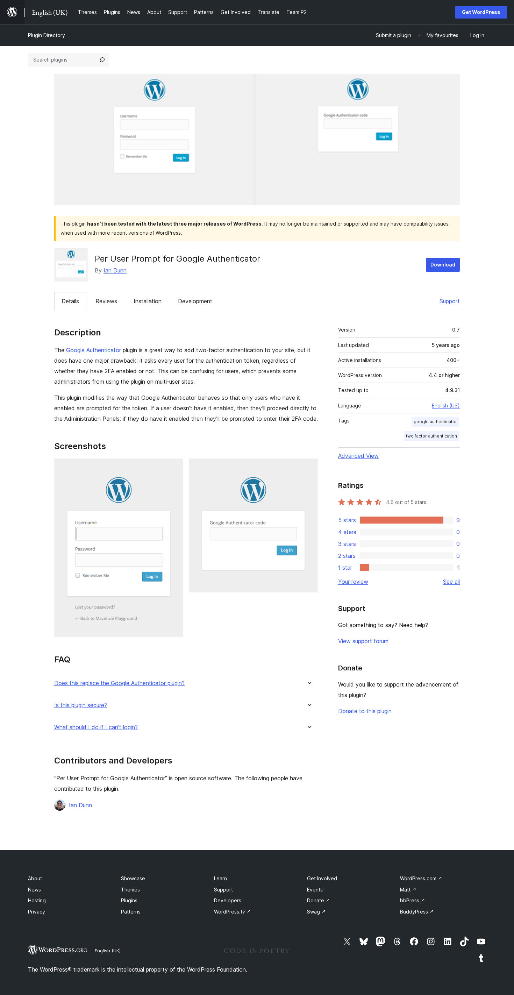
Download (442, 265)
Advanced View (358, 455)
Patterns (131, 912)
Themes (130, 890)
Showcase (133, 878)
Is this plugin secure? (80, 705)
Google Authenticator (93, 350)
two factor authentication (431, 436)
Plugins (129, 900)
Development (195, 301)
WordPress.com (421, 878)
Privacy (36, 912)
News (34, 890)
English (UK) (108, 950)
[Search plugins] (102, 60)
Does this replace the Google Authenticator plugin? (119, 683)
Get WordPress (481, 12)
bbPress (412, 900)
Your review (353, 581)
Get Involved (322, 878)
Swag (316, 912)
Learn (220, 878)
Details (70, 301)
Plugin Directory (46, 35)
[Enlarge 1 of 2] (173, 467)
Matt (408, 890)
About (35, 878)
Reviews (106, 301)
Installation (148, 301)
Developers (227, 900)
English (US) (446, 405)
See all (451, 581)
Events (315, 890)
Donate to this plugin (365, 711)
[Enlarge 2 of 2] (308, 467)
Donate (318, 900)
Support (450, 301)
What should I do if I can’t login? (96, 727)
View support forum (363, 641)
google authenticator (435, 421)
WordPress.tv (232, 912)
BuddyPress (417, 912)
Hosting (37, 900)
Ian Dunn (115, 270)
